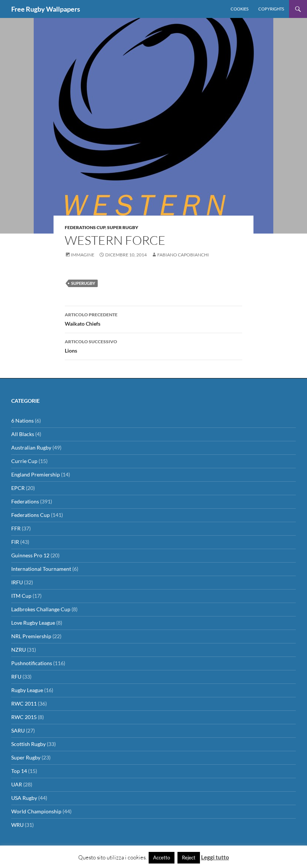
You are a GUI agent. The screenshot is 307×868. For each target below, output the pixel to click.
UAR (16, 784)
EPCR (18, 488)
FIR (15, 542)
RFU (16, 676)
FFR (16, 528)
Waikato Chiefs (91, 319)
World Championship (36, 811)
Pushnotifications (31, 663)
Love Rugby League (33, 622)
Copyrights (271, 8)
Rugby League (27, 690)
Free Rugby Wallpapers (45, 9)
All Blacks (22, 434)
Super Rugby (122, 227)
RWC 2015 (24, 717)
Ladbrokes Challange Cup (40, 609)
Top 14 (19, 771)
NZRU (18, 649)
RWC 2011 (24, 703)
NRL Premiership (31, 636)
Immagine (82, 255)
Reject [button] (188, 858)
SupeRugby (83, 283)
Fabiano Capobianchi (183, 255)
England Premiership (35, 474)
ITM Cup (21, 596)
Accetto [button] (161, 858)
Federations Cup (85, 227)
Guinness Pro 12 (30, 555)
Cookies (240, 8)
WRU (17, 825)
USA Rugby (24, 798)
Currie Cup (24, 461)
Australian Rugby (31, 447)
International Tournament (41, 569)
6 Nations (22, 420)
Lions (91, 346)
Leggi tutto (215, 857)
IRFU (17, 582)
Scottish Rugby (28, 744)
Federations (25, 501)
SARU (18, 730)
